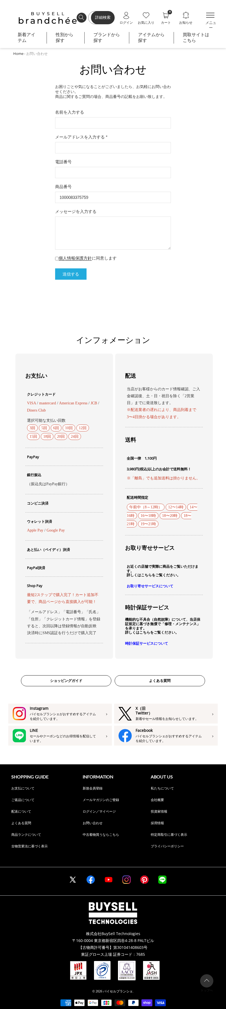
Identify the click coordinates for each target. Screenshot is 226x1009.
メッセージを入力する (75, 211)
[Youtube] (108, 879)
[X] (73, 879)
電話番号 (63, 161)
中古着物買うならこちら (101, 834)
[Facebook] (91, 879)
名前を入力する (69, 112)
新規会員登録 (93, 788)
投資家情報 (159, 811)
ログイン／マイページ (99, 811)
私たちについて (162, 788)
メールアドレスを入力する (81, 137)
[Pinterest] (144, 879)
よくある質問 (160, 681)
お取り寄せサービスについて (150, 586)
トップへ (207, 990)
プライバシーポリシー (167, 846)
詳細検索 (103, 17)
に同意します (88, 258)
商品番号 (63, 186)
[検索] (82, 18)
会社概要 (157, 800)
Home (18, 53)
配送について (21, 811)
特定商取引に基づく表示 (169, 834)
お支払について (22, 788)
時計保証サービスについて (146, 643)
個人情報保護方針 (75, 258)
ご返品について (22, 800)
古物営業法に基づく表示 (29, 846)
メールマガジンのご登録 (101, 800)
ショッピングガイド (66, 681)
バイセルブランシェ (118, 991)
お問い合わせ (93, 823)
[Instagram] (126, 879)
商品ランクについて (26, 834)
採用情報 (157, 823)
